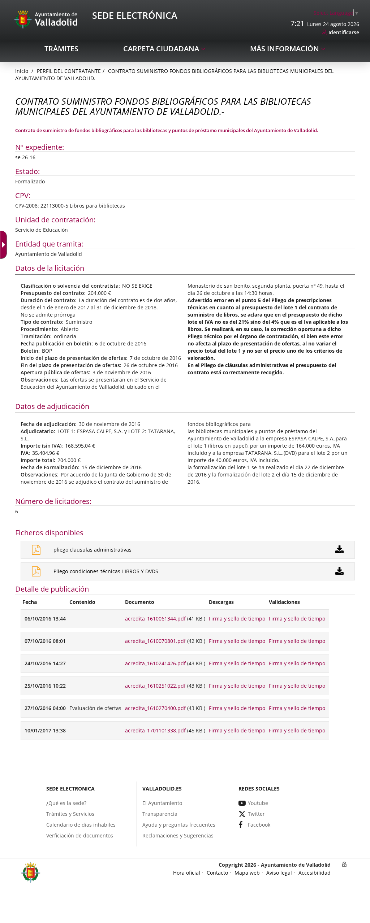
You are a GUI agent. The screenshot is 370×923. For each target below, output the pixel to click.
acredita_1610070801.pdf (155, 640)
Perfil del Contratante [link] (69, 71)
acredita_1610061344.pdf (155, 618)
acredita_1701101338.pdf (155, 730)
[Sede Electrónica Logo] (47, 19)
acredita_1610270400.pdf (155, 708)
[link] (336, 12)
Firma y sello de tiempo (237, 618)
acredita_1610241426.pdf (155, 663)
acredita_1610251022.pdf (155, 685)
